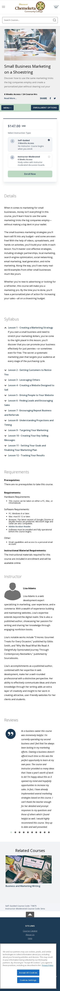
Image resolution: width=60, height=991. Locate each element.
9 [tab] (44, 832)
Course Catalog (30, 930)
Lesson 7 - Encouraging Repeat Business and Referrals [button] (27, 412)
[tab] (30, 327)
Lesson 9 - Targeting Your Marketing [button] (28, 430)
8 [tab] (40, 832)
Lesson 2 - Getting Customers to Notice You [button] (27, 372)
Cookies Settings (28, 980)
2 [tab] (15, 832)
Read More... (10, 98)
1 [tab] (11, 832)
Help (30, 938)
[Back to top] (30, 914)
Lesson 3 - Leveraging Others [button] (24, 379)
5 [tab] (28, 832)
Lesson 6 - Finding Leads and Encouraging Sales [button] (28, 403)
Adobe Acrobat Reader (20, 526)
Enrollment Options (45, 107)
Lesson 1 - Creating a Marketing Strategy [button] (30, 327)
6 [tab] (32, 832)
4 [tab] (23, 832)
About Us (30, 934)
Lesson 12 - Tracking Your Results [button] (26, 455)
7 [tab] (36, 832)
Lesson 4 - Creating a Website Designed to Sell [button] (29, 387)
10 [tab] (48, 832)
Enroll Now (30, 173)
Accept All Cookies (28, 972)
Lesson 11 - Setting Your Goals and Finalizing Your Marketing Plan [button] (25, 447)
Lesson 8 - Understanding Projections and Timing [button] (29, 422)
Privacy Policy (47, 965)
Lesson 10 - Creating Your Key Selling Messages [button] (26, 438)
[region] (28, 966)
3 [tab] (19, 832)
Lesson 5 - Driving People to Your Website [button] (31, 395)
